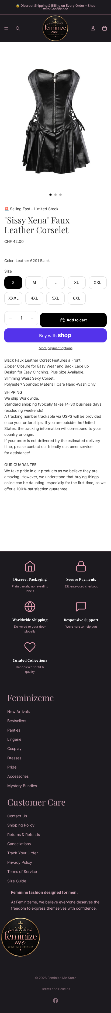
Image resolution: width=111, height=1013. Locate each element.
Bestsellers (16, 720)
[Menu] (6, 28)
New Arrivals (18, 711)
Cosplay (14, 748)
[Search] (18, 28)
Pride (11, 767)
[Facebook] (55, 1000)
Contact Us (17, 816)
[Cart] (104, 28)
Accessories (18, 776)
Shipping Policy (20, 825)
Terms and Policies (55, 989)
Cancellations (19, 843)
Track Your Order (22, 853)
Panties (13, 730)
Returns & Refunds (23, 834)
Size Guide (16, 880)
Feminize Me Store (61, 978)
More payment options (55, 348)
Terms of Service (22, 871)
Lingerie (14, 739)
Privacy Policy (19, 862)
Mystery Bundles (22, 785)
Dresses (14, 758)
